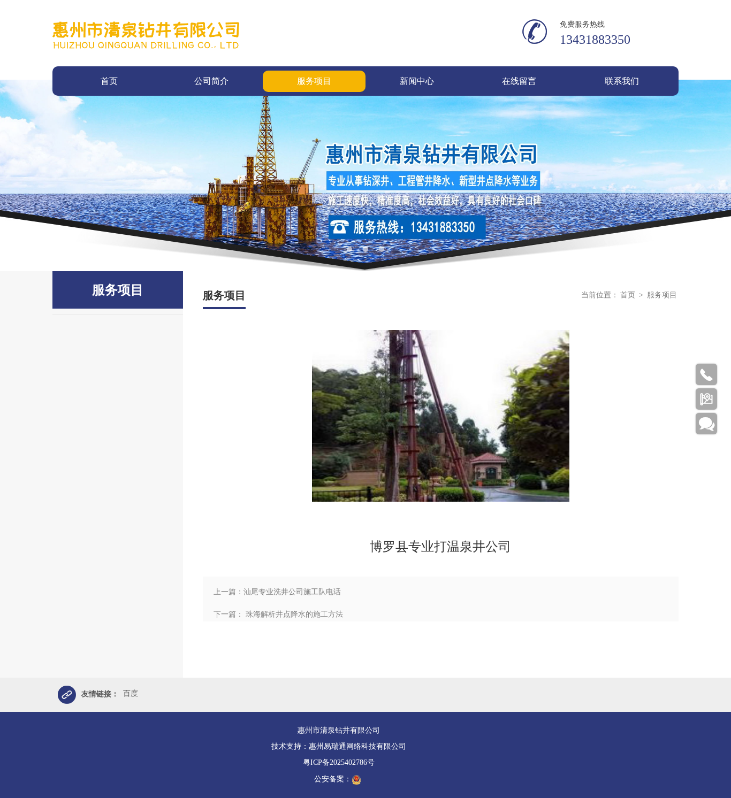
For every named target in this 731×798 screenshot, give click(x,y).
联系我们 (622, 81)
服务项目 (314, 81)
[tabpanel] (365, 175)
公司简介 (211, 81)
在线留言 (519, 81)
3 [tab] (381, 249)
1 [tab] (349, 249)
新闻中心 (417, 81)
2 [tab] (365, 249)
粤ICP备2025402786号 (339, 762)
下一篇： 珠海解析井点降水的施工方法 (278, 614)
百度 (130, 693)
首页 (109, 81)
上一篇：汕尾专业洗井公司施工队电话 (277, 592)
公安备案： (333, 779)
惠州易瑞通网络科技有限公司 (357, 746)
